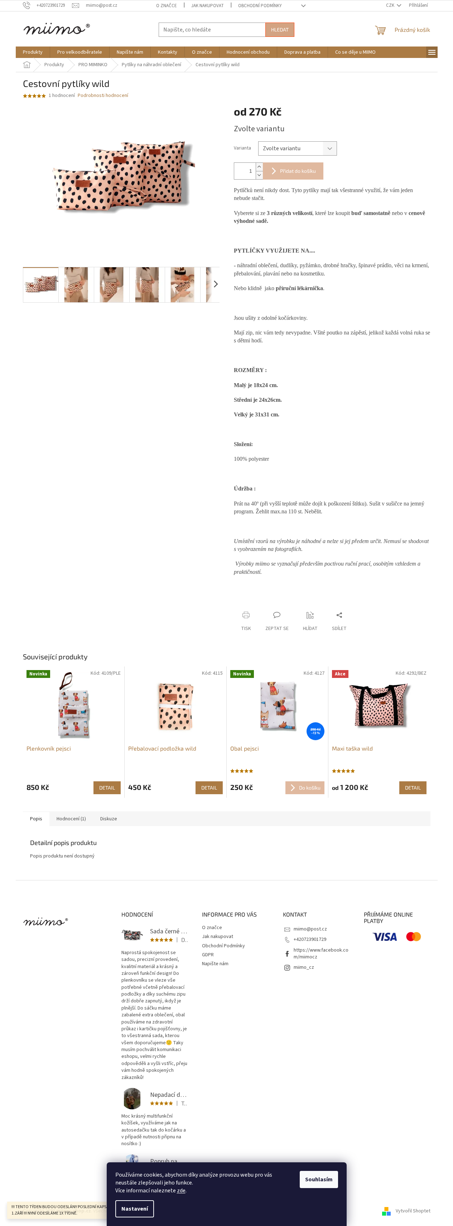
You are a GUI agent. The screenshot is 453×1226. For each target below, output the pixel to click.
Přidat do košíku (298, 171)
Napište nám (215, 963)
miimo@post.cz (310, 929)
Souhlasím (319, 1179)
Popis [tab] (36, 818)
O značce (166, 6)
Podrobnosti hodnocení (103, 95)
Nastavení (134, 1209)
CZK (390, 5)
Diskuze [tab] (108, 818)
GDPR (208, 954)
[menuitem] (33, 52)
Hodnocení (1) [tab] (71, 818)
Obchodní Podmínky (260, 6)
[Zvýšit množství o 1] (259, 167)
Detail (107, 788)
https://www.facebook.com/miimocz (321, 954)
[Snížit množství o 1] (259, 175)
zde (181, 1191)
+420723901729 (310, 939)
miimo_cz (304, 967)
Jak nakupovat (207, 6)
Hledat (280, 29)
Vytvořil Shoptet (413, 1211)
